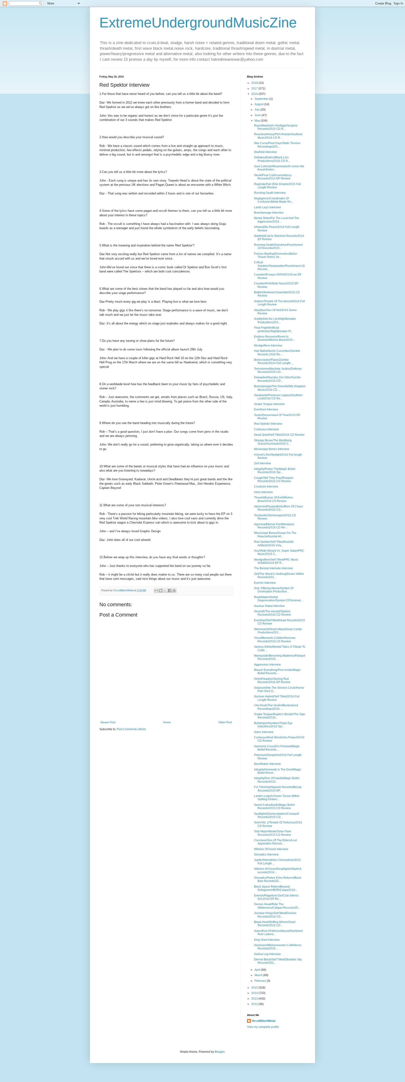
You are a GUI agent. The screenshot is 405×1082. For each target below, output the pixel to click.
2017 (255, 88)
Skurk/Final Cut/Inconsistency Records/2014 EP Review (273, 177)
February (261, 980)
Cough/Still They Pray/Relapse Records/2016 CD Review (273, 479)
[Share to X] (165, 590)
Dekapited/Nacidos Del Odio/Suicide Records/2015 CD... (277, 379)
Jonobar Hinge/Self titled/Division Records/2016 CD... (275, 914)
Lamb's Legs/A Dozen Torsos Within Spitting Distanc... (277, 797)
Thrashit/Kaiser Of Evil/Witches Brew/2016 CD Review (273, 499)
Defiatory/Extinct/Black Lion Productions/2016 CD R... (272, 159)
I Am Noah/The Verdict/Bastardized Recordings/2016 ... (276, 707)
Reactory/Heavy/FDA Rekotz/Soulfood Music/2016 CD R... (278, 136)
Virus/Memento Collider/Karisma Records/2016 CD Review (274, 639)
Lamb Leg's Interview (267, 207)
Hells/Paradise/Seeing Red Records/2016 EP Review (272, 680)
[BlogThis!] (160, 590)
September (262, 98)
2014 (255, 993)
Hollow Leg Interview (267, 954)
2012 (255, 1004)
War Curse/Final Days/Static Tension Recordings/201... (277, 144)
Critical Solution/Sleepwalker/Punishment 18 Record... (279, 266)
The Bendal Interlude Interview (273, 568)
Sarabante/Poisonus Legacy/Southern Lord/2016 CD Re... (278, 397)
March (259, 975)
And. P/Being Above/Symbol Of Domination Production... (273, 590)
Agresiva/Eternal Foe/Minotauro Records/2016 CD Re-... (274, 526)
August (259, 104)
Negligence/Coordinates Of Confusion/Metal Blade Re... (273, 200)
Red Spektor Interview (268, 423)
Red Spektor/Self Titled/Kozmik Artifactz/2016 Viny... (273, 543)
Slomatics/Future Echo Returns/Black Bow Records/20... (277, 879)
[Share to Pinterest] (174, 590)
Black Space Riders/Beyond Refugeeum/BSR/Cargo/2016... (275, 888)
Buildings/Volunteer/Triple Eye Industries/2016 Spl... (273, 724)
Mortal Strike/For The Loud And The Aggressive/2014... (276, 219)
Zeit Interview (262, 463)
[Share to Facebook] (169, 590)
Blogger (220, 1051)
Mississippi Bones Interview (271, 449)
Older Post (225, 722)
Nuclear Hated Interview (269, 606)
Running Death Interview (270, 192)
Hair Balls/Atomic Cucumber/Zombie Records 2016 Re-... (277, 352)
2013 (255, 998)
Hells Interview (263, 492)
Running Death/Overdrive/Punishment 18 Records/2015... (278, 246)
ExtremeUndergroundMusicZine (198, 22)
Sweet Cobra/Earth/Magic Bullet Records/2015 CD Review (274, 806)
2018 (255, 83)
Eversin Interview (265, 582)
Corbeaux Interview (266, 429)
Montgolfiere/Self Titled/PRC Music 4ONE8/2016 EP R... (276, 561)
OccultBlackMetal (263, 1021)
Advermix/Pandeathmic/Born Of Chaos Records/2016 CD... (278, 508)
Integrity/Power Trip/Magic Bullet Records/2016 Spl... (274, 470)
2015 (255, 987)
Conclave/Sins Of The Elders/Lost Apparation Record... (275, 842)
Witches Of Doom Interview (271, 849)
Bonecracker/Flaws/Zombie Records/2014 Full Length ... (273, 361)
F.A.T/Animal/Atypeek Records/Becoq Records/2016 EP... (277, 788)
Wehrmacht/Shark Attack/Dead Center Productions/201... (278, 631)
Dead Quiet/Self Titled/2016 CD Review (279, 434)
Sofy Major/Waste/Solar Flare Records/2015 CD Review (272, 833)
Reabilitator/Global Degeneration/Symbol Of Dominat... (278, 598)
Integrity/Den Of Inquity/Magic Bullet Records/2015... (276, 780)
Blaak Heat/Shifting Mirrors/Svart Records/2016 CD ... (274, 923)
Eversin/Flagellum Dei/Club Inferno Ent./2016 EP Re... (276, 897)
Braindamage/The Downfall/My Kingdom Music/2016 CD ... (280, 388)
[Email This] (156, 590)
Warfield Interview (265, 152)
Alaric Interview (264, 732)
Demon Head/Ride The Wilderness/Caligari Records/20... (277, 906)
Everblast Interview (266, 409)
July (257, 109)
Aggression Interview (267, 664)
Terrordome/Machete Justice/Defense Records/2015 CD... (278, 370)
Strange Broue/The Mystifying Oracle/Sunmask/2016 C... (273, 442)
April (258, 969)
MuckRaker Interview (267, 764)
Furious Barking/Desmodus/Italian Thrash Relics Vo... (275, 255)
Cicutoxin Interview (266, 486)
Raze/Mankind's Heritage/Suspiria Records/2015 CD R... (275, 127)
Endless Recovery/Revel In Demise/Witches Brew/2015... (274, 338)
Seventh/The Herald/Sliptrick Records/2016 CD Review (272, 613)
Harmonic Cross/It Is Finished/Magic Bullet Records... (277, 748)
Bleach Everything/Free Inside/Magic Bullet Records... (277, 671)
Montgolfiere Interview (268, 345)
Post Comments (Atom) (131, 729)
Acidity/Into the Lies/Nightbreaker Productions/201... (275, 320)
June (258, 115)
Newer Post (108, 722)
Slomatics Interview (266, 854)
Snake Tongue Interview (269, 404)
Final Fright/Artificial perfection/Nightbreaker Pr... (273, 329)
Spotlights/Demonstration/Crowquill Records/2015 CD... (276, 815)
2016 (255, 94)
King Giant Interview (267, 939)
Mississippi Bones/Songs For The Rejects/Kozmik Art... (275, 534)
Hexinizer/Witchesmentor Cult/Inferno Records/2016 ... (277, 947)
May (258, 120)
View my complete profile (263, 1027)
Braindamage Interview (269, 212)
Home (167, 722)
